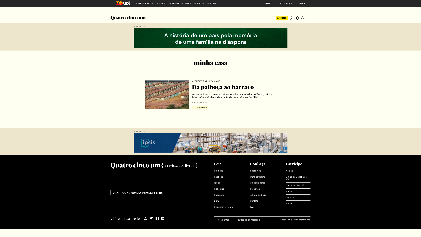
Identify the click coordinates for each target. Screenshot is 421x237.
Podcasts (219, 195)
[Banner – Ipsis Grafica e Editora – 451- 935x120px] (210, 143)
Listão (217, 201)
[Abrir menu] (308, 18)
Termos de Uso (221, 220)
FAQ (252, 207)
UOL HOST (161, 3)
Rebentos (219, 189)
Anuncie (290, 203)
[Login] (292, 18)
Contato (254, 201)
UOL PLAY (199, 3)
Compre (290, 197)
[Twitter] (151, 218)
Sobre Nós (255, 171)
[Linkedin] (162, 218)
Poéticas (218, 177)
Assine (282, 18)
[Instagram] (145, 218)
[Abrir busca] (302, 18)
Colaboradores (257, 183)
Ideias (217, 183)
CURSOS (186, 3)
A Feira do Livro (258, 195)
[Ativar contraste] (297, 18)
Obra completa (257, 177)
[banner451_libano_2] (210, 38)
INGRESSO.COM (144, 3)
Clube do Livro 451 (295, 185)
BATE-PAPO (285, 3)
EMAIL (302, 3)
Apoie (289, 191)
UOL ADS (211, 3)
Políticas (218, 171)
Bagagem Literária (223, 207)
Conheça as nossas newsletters (138, 193)
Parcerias (255, 189)
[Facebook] (157, 218)
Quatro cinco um (128, 18)
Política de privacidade (248, 220)
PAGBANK (174, 3)
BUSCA (268, 3)
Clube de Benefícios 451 (296, 178)
